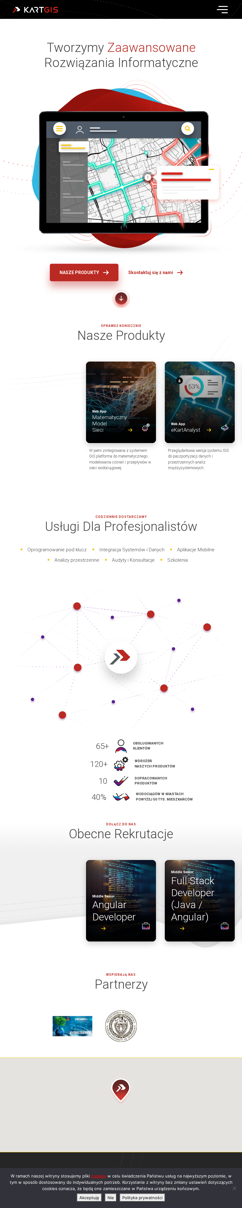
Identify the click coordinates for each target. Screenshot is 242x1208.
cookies (98, 1175)
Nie (110, 1197)
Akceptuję (89, 1197)
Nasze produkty (79, 272)
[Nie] (234, 1188)
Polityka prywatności (142, 1197)
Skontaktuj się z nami (150, 272)
